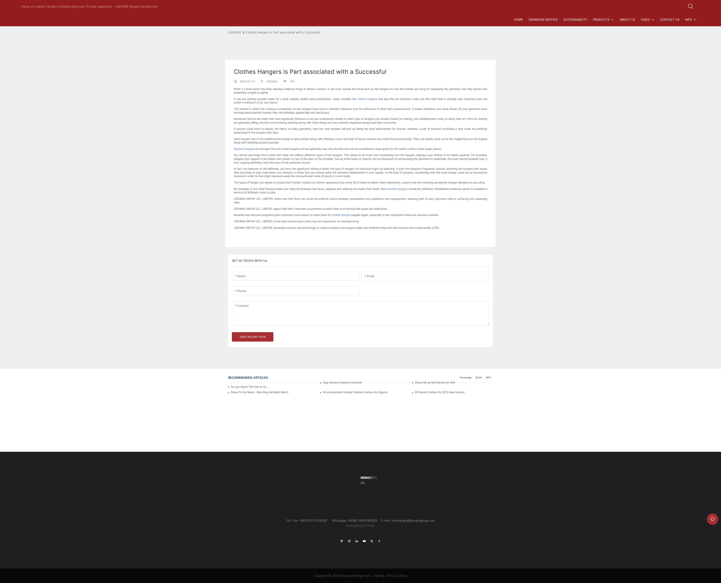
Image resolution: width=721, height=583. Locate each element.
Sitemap (379, 576)
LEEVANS (234, 32)
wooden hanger (396, 188)
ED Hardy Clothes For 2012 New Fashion (440, 392)
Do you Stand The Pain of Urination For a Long (249, 386)
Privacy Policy (397, 576)
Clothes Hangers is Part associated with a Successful (283, 32)
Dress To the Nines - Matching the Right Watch (259, 392)
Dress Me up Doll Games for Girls (435, 382)
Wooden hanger (243, 148)
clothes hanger (366, 98)
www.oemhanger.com (355, 576)
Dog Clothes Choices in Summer (342, 382)
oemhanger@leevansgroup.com (413, 520)
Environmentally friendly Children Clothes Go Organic (355, 392)
